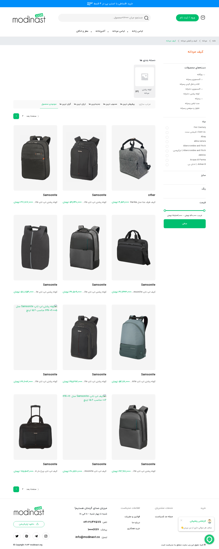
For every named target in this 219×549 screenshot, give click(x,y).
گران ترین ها (65, 104)
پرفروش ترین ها (127, 104)
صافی (184, 223)
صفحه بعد (31, 116)
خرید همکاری (133, 528)
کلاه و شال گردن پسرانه (189, 84)
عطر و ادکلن (82, 31)
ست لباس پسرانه (192, 103)
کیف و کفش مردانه (189, 41)
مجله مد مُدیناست (164, 516)
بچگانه (200, 74)
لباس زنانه (137, 31)
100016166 (93, 530)
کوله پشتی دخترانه (191, 94)
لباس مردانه (118, 31)
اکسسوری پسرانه (193, 79)
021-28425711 (92, 522)
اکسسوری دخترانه (192, 89)
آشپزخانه (100, 31)
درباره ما (136, 522)
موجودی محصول (49, 104)
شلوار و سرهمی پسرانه (189, 108)
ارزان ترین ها (80, 104)
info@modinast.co (88, 537)
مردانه (204, 41)
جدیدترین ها (94, 104)
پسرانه (197, 98)
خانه (214, 41)
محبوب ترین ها (110, 104)
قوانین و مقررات (132, 516)
